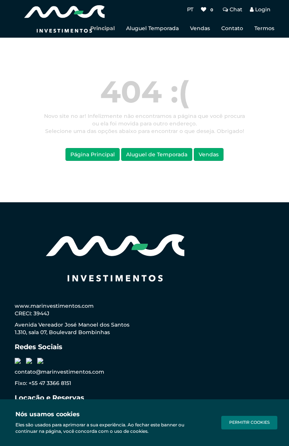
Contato (232, 28)
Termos (264, 28)
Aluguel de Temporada (156, 154)
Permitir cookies (249, 422)
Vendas (200, 28)
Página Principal (92, 154)
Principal (102, 28)
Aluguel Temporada (152, 28)
